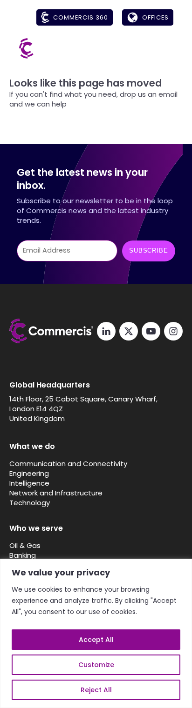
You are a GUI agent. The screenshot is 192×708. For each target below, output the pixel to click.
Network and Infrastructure (56, 493)
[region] (96, 633)
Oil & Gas (25, 545)
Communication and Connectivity (68, 463)
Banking (22, 555)
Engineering (29, 473)
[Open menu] (164, 48)
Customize (96, 664)
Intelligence (29, 483)
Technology (29, 503)
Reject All (96, 690)
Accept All (96, 639)
